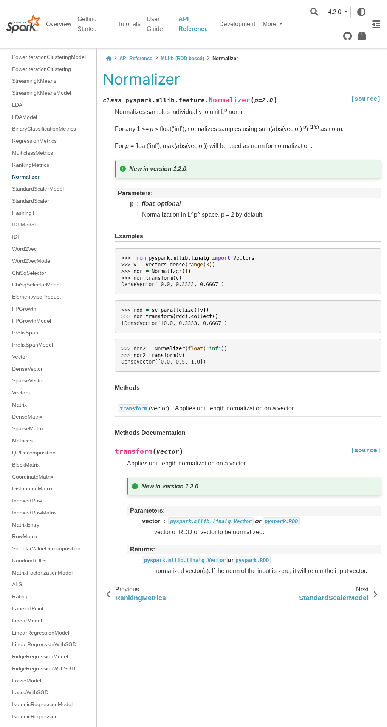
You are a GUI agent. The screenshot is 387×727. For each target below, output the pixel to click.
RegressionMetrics (34, 141)
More (270, 24)
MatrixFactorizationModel (42, 573)
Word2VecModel (31, 261)
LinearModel (27, 621)
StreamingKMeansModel (41, 93)
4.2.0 (335, 12)
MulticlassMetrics (32, 153)
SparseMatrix (28, 428)
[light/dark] (361, 12)
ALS (17, 584)
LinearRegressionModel (40, 633)
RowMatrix (24, 536)
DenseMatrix (27, 417)
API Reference (193, 24)
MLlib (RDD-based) (182, 58)
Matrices (22, 440)
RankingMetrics (30, 165)
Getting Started (87, 24)
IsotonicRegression (35, 716)
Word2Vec (24, 249)
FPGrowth (24, 309)
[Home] (108, 58)
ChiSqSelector (29, 273)
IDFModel (24, 225)
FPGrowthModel (31, 321)
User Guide (155, 24)
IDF (16, 237)
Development (237, 24)
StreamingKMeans (34, 81)
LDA (17, 105)
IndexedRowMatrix (34, 513)
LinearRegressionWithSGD (44, 644)
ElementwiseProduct (36, 297)
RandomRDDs (29, 561)
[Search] (314, 12)
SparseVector (28, 380)
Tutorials (129, 24)
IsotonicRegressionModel (42, 704)
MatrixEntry (25, 525)
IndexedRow (27, 501)
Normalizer (25, 177)
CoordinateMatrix (32, 477)
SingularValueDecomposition (46, 548)
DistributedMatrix (32, 488)
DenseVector (27, 369)
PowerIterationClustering (41, 69)
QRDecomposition (34, 453)
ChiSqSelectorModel (36, 285)
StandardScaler (30, 201)
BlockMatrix (26, 465)
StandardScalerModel (38, 189)
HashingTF (25, 213)
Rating (20, 596)
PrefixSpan (25, 333)
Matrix (19, 405)
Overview (58, 24)
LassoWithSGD (30, 692)
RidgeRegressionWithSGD (43, 668)
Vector (19, 357)
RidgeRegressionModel (40, 656)
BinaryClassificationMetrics (44, 129)
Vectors (21, 393)
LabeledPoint (27, 608)
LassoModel (26, 681)
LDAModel (24, 117)
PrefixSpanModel (32, 345)
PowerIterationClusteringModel (49, 57)
